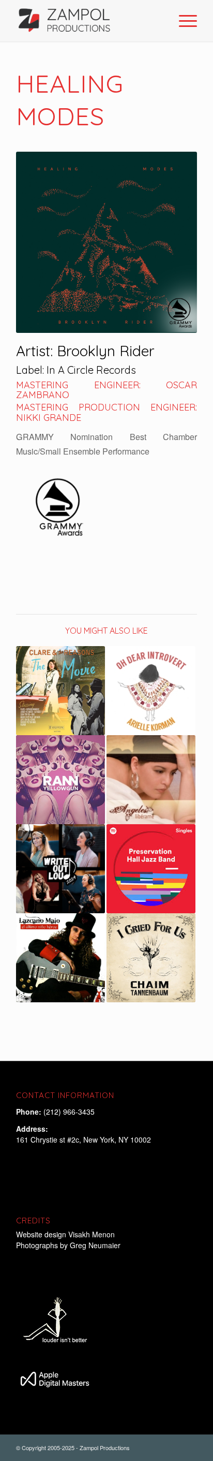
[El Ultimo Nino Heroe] (60, 957)
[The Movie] (60, 690)
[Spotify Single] (150, 868)
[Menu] (183, 20)
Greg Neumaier (95, 1245)
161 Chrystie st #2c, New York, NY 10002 (83, 1139)
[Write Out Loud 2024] (60, 868)
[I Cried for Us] (150, 957)
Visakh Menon (92, 1234)
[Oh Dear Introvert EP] (150, 690)
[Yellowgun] (60, 779)
